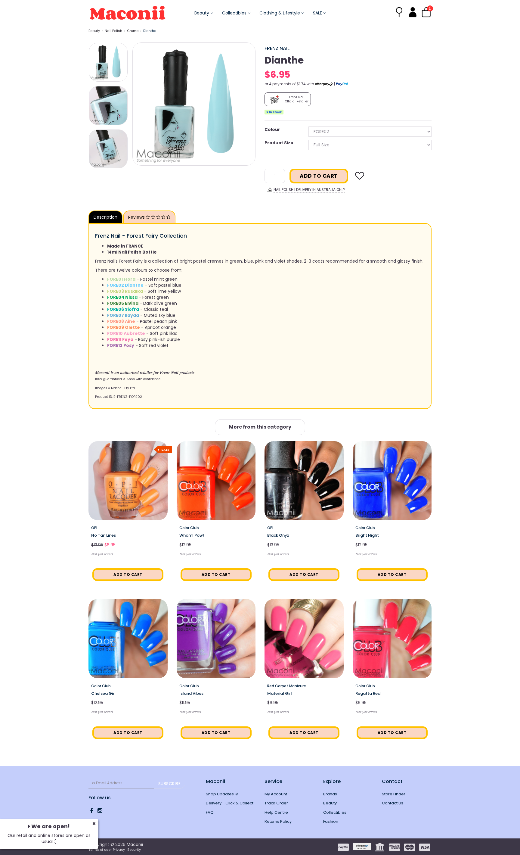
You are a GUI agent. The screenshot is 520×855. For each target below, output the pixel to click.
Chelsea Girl (103, 693)
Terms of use (99, 849)
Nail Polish (113, 30)
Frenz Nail (277, 48)
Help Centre (276, 812)
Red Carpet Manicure (286, 685)
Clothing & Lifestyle (280, 13)
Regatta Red (367, 693)
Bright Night (367, 535)
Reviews (137, 217)
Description (105, 217)
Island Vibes (191, 693)
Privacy (119, 849)
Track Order (276, 803)
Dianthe (149, 30)
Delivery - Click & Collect (229, 803)
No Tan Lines (103, 535)
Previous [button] (139, 103)
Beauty (202, 13)
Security (134, 849)
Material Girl (279, 693)
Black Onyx (278, 535)
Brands (330, 794)
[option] (193, 104)
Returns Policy (278, 821)
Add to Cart (319, 175)
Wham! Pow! (191, 535)
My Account (276, 794)
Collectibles (235, 13)
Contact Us (392, 803)
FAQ (210, 812)
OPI (94, 527)
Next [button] (247, 103)
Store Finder (393, 794)
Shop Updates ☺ (222, 794)
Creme (132, 30)
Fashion (330, 821)
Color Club (189, 527)
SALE (318, 13)
